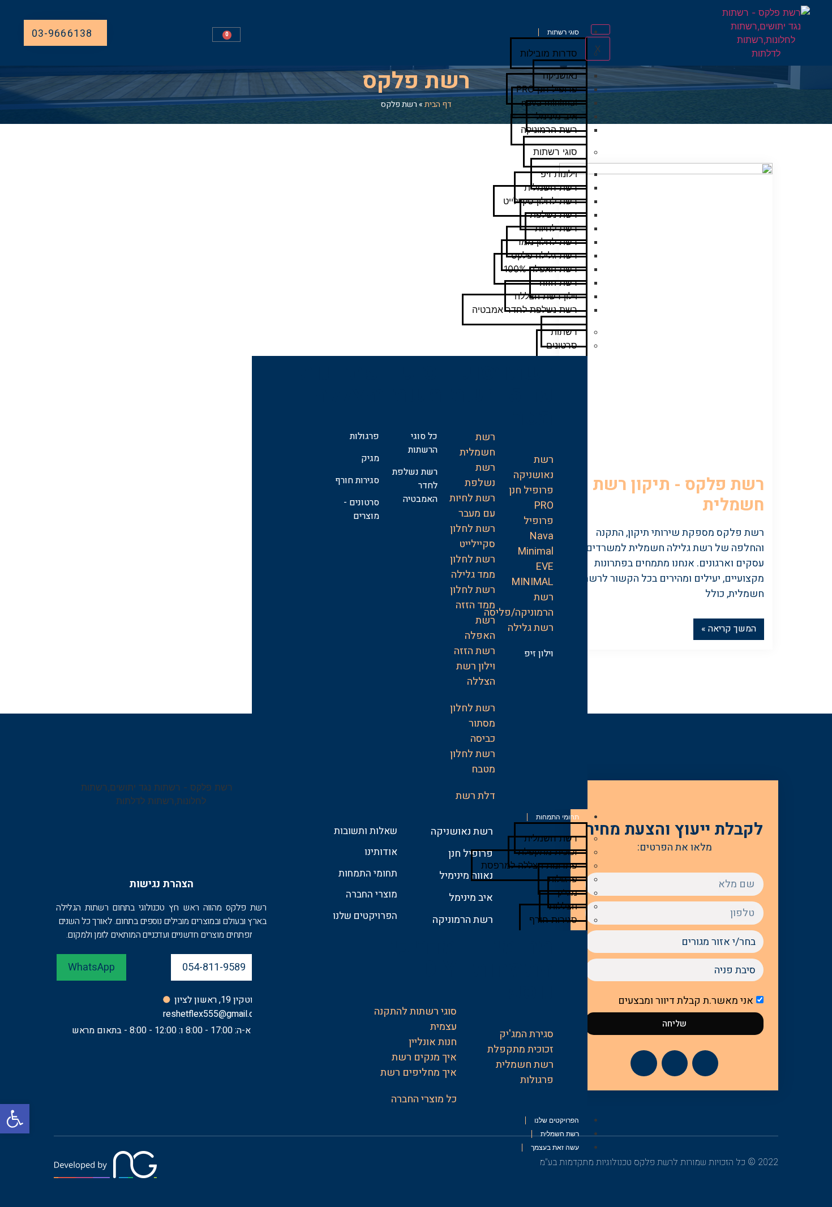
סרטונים (561, 345)
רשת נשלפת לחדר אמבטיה (524, 309)
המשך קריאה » (728, 628)
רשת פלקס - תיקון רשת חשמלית (678, 495)
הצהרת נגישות (161, 884)
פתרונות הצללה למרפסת (529, 865)
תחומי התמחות (557, 817)
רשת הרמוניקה (549, 129)
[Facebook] (705, 1063)
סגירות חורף (553, 919)
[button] (14, 1118)
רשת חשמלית (560, 1134)
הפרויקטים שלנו (556, 1120)
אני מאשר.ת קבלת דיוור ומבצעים (685, 1000)
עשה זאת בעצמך (555, 1148)
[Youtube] (644, 1063)
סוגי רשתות (563, 32)
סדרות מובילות (548, 53)
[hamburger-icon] (600, 29)
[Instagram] (675, 1063)
